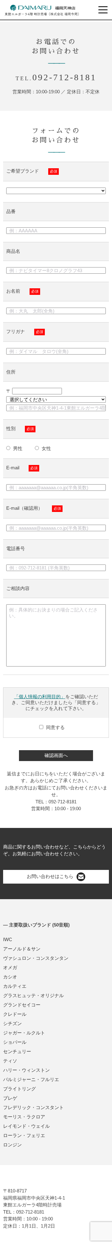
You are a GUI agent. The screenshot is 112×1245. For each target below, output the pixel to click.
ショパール (14, 1042)
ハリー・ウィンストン (26, 1070)
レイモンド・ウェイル (26, 1126)
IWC (7, 939)
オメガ (10, 967)
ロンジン (12, 1144)
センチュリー (17, 1051)
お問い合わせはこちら (50, 876)
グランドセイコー (21, 1004)
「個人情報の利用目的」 (39, 696)
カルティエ (14, 986)
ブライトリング (19, 1088)
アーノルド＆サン (21, 948)
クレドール (14, 1014)
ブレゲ (10, 1098)
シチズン (12, 1023)
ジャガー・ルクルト (24, 1032)
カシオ (10, 976)
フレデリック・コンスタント (33, 1107)
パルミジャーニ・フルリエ (31, 1079)
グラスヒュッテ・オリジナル (33, 995)
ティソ (10, 1060)
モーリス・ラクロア (24, 1116)
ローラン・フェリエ (24, 1135)
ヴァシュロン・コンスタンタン (35, 958)
